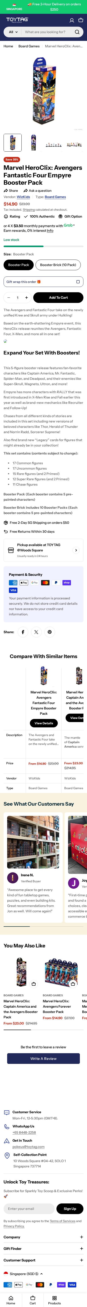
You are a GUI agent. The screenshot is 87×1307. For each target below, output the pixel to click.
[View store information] (76, 550)
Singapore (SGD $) (24, 1274)
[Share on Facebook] (23, 632)
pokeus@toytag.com (28, 1147)
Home (8, 46)
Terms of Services (62, 1221)
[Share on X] (36, 632)
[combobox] (43, 32)
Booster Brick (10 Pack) (58, 265)
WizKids (23, 197)
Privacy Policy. (14, 1226)
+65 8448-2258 (24, 1132)
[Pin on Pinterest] (49, 632)
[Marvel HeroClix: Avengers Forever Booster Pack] (61, 972)
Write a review (43, 1058)
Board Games (29, 46)
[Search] (77, 32)
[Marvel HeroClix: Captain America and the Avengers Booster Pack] (22, 972)
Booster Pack (18, 265)
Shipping (29, 209)
